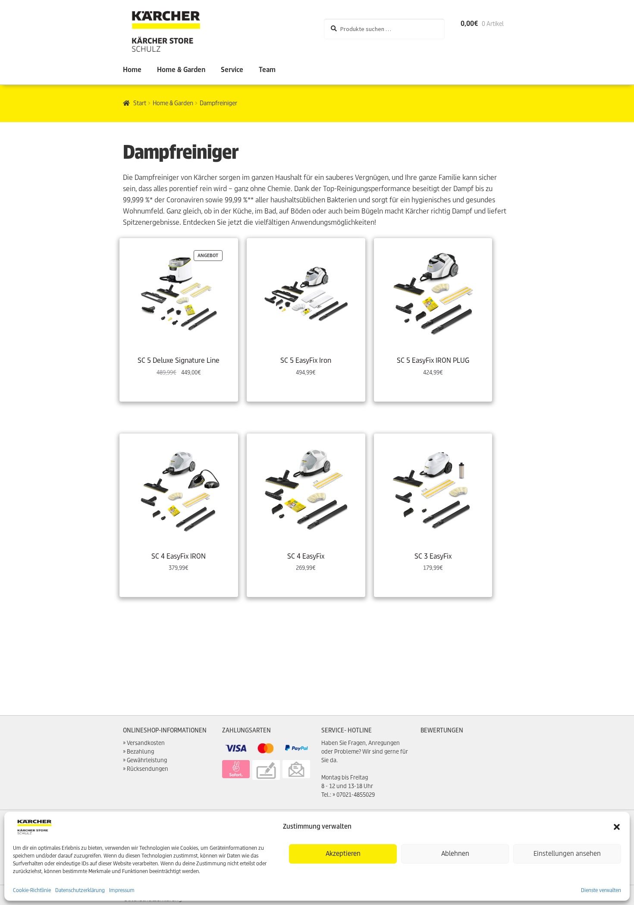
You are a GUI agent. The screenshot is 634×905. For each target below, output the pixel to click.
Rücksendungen (147, 769)
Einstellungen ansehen (567, 853)
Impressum (122, 890)
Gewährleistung (147, 760)
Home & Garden (181, 69)
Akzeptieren (343, 853)
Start (139, 103)
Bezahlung (140, 751)
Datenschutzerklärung (80, 890)
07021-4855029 (355, 794)
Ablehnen (455, 853)
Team (267, 69)
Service (232, 69)
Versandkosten (146, 743)
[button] (616, 827)
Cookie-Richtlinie (32, 890)
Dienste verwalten (601, 890)
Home (132, 69)
